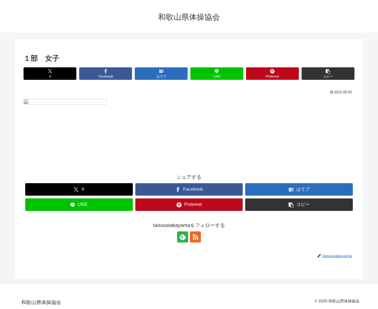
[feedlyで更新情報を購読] (182, 236)
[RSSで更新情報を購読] (195, 236)
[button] (328, 73)
